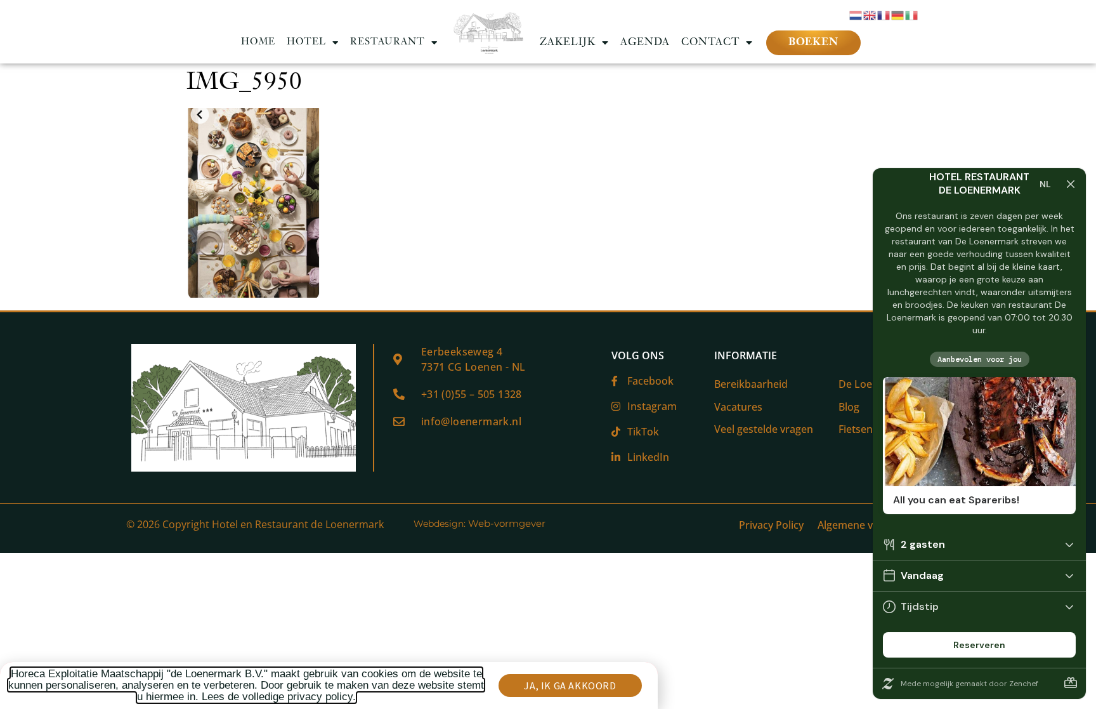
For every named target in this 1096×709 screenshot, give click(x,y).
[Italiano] (912, 14)
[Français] (884, 14)
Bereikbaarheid (751, 384)
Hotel (306, 42)
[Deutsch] (898, 14)
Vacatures (738, 407)
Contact (710, 42)
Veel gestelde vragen (763, 429)
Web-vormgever (506, 523)
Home (258, 42)
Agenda (645, 42)
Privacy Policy (771, 525)
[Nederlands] (856, 14)
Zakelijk (568, 42)
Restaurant (387, 42)
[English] (870, 14)
